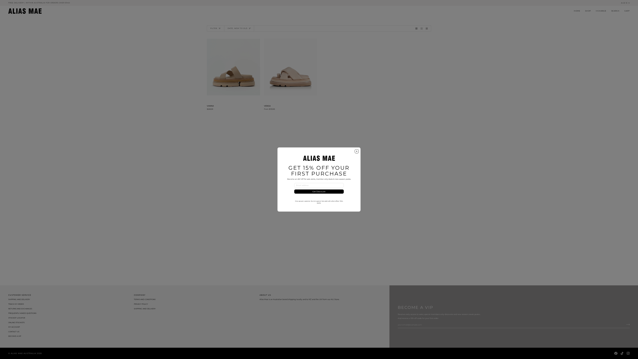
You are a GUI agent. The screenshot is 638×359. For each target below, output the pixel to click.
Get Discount (318, 191)
